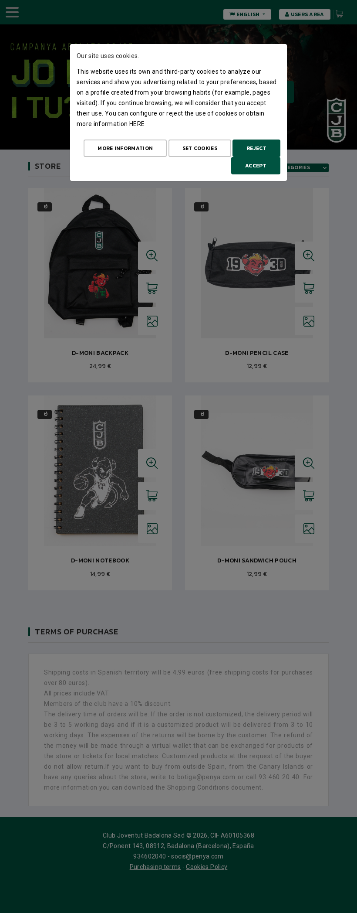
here (137, 123)
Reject (256, 148)
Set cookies (199, 148)
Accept (255, 166)
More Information (125, 148)
